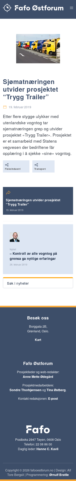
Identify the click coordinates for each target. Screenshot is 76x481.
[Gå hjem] (33, 8)
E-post (53, 398)
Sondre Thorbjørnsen (26, 390)
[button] (71, 8)
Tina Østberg (56, 390)
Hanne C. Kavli (47, 449)
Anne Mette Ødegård (38, 376)
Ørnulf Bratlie (59, 474)
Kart (38, 339)
